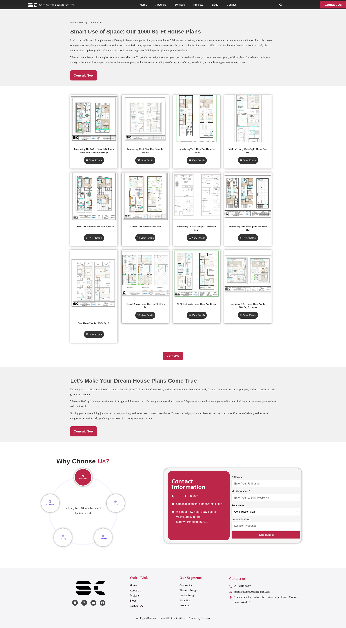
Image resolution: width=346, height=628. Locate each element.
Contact (231, 4)
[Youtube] (93, 603)
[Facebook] (75, 603)
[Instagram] (84, 603)
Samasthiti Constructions (172, 618)
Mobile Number (240, 491)
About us (161, 4)
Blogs (215, 4)
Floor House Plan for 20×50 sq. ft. (94, 323)
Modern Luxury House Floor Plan (145, 226)
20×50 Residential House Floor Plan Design (196, 304)
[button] (280, 4)
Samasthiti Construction (151, 389)
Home (143, 4)
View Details (95, 160)
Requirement (238, 505)
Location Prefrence (241, 519)
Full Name (237, 477)
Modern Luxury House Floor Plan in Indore (94, 226)
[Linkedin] (102, 603)
